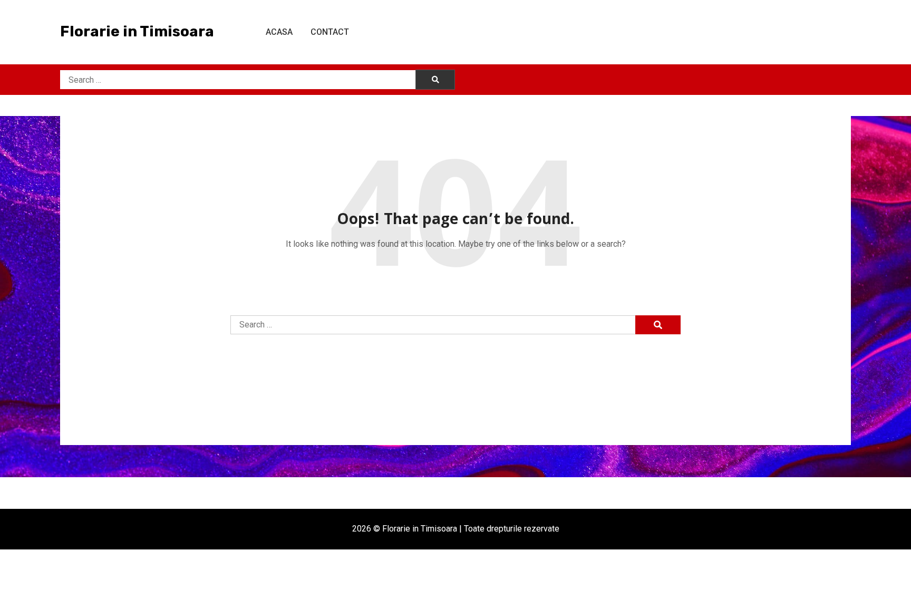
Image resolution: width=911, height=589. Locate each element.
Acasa (279, 32)
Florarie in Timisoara (137, 31)
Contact (330, 32)
